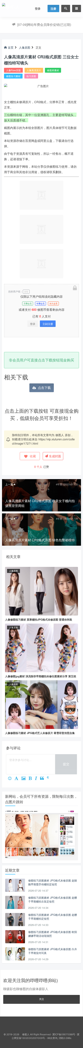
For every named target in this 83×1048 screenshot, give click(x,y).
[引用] (43, 779)
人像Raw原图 (13, 70)
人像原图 (24, 47)
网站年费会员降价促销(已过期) (44, 24)
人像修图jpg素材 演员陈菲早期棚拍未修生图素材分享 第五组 (40, 676)
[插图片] (25, 779)
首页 (10, 47)
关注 (41, 999)
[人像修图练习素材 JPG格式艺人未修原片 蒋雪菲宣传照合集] (41, 704)
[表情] (11, 779)
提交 (66, 764)
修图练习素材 (13, 76)
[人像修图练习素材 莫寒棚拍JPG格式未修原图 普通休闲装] (41, 591)
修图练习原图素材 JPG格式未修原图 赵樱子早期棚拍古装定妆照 (52, 900)
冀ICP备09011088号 (63, 1034)
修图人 (59, 435)
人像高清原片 (34, 70)
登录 (37, 8)
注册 (53, 8)
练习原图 (31, 76)
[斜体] (37, 779)
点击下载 (44, 387)
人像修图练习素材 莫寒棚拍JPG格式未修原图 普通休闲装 (38, 619)
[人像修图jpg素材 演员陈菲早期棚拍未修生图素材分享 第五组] (41, 647)
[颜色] (18, 779)
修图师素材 (53, 70)
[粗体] (32, 779)
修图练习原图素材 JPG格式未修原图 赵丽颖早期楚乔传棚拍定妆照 (52, 882)
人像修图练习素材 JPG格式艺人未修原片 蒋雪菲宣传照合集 (40, 733)
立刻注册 (48, 324)
